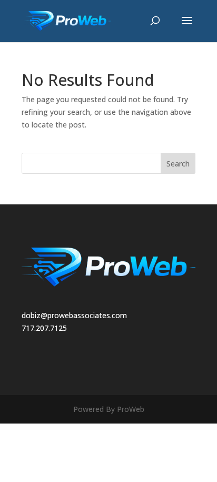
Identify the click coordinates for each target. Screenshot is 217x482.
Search (178, 164)
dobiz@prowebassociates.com (74, 315)
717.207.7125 (44, 328)
